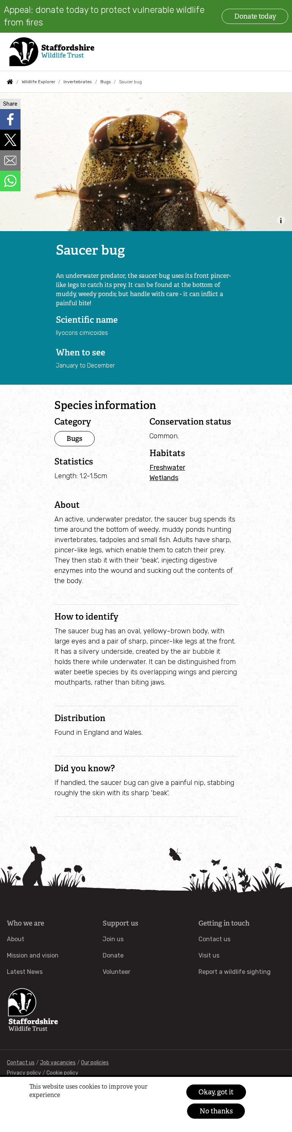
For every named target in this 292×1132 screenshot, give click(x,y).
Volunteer (116, 971)
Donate (113, 955)
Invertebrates (77, 81)
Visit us (208, 955)
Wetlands (163, 478)
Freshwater (167, 467)
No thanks (216, 1111)
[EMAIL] (10, 160)
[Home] (51, 51)
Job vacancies (58, 1062)
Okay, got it (215, 1092)
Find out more (43, 1107)
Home (10, 82)
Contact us (214, 939)
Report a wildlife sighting (234, 971)
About (15, 939)
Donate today (255, 16)
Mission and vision (33, 955)
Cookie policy (62, 1073)
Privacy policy (24, 1073)
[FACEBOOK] (10, 119)
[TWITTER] (10, 140)
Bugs (105, 81)
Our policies (95, 1062)
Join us (113, 939)
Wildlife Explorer (38, 81)
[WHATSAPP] (10, 181)
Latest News (25, 971)
